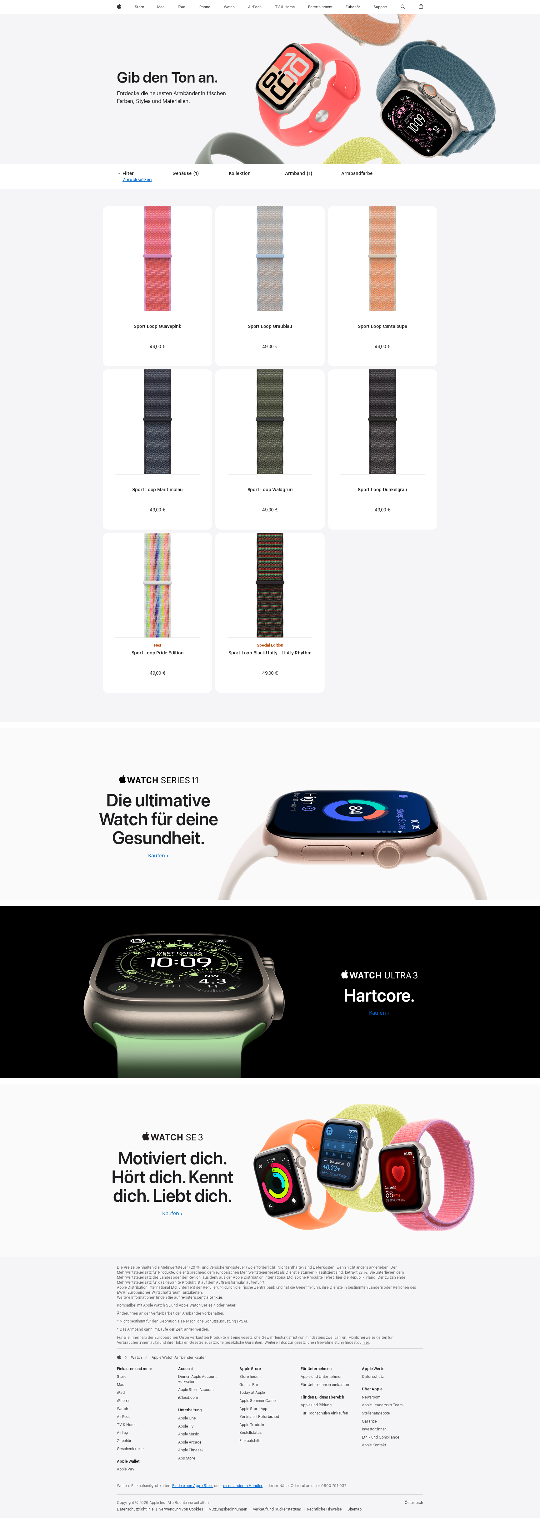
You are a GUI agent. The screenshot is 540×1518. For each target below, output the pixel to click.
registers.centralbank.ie (201, 1297)
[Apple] (119, 1357)
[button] (403, 7)
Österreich (414, 1502)
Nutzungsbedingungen (228, 1509)
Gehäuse (186, 173)
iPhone (123, 1401)
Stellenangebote (376, 1413)
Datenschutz (373, 1376)
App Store (186, 1458)
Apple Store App (253, 1409)
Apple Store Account (196, 1390)
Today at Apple (252, 1392)
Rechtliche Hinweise (324, 1509)
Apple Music (188, 1434)
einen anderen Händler (242, 1486)
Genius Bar (248, 1385)
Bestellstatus (250, 1432)
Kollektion (240, 173)
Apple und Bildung (316, 1405)
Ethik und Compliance (380, 1437)
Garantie (369, 1421)
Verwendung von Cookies (181, 1509)
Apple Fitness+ (190, 1450)
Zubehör (124, 1441)
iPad (121, 1392)
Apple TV (186, 1426)
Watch (136, 1357)
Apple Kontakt (374, 1445)
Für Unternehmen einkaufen (325, 1385)
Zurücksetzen (137, 180)
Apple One (187, 1418)
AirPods (123, 1416)
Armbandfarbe (356, 173)
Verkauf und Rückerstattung (277, 1509)
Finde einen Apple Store (192, 1486)
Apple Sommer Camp (257, 1401)
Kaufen (158, 855)
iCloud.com (188, 1397)
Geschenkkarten (131, 1449)
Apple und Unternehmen (321, 1376)
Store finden (250, 1376)
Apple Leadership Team (382, 1405)
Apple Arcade (190, 1442)
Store (121, 1376)
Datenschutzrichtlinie (135, 1509)
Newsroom (371, 1397)
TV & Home (127, 1425)
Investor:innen (374, 1429)
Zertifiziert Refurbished (259, 1416)
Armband (300, 173)
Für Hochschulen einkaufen (324, 1413)
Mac (120, 1385)
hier (365, 1342)
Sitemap (355, 1509)
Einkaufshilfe (250, 1441)
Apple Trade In (251, 1425)
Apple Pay (125, 1469)
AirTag (122, 1432)
